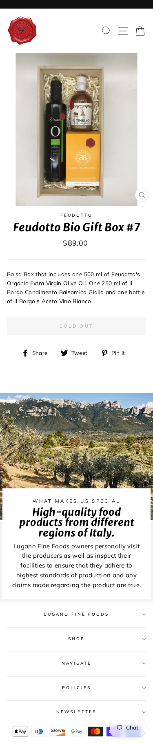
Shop (76, 638)
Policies (76, 687)
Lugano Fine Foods (76, 614)
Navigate (76, 663)
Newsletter (76, 711)
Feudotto (76, 215)
